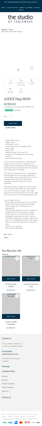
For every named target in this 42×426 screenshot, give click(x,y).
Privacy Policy (31, 416)
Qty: (5, 117)
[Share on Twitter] (12, 237)
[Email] (15, 237)
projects (36, 7)
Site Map (9, 414)
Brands (4, 29)
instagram (23, 4)
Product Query (11, 127)
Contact (35, 414)
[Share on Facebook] (9, 237)
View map (6, 366)
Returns (5, 380)
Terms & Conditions (20, 416)
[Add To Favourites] (25, 123)
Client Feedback (8, 387)
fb (21, 4)
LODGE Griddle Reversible (11, 323)
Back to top (16, 414)
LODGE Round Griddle (11, 285)
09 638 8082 (7, 351)
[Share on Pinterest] (18, 237)
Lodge (10, 29)
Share (6, 238)
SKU (5, 235)
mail (18, 4)
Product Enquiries (8, 384)
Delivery (5, 376)
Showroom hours (26, 414)
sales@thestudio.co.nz (10, 354)
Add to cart (13, 123)
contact (21, 10)
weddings (30, 7)
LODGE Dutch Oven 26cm (31, 285)
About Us (5, 391)
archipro (28, 403)
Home (3, 414)
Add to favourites (17, 258)
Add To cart (11, 279)
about (3, 7)
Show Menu (3, 18)
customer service (12, 7)
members (22, 7)
